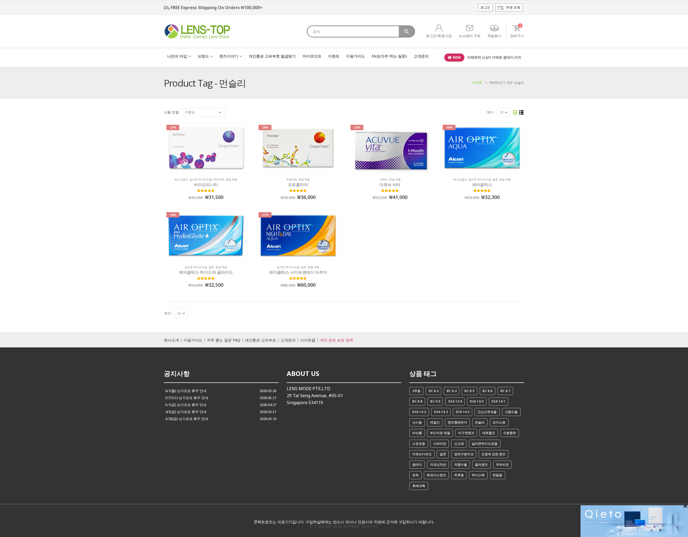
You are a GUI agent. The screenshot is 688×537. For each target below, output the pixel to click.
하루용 (459, 475)
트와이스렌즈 (436, 475)
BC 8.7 (505, 391)
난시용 (417, 422)
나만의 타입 (177, 56)
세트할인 (488, 433)
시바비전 (439, 443)
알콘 (495, 179)
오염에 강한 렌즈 (493, 454)
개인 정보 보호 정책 (336, 340)
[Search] (407, 31)
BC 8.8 (417, 401)
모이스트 (499, 422)
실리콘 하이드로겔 (200, 179)
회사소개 (171, 340)
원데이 (417, 464)
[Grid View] (515, 112)
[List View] (521, 112)
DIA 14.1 (498, 401)
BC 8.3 (434, 391)
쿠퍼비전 (502, 464)
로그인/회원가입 (439, 35)
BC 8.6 (487, 391)
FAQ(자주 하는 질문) (389, 56)
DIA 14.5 (463, 412)
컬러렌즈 (481, 464)
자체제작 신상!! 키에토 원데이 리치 (494, 57)
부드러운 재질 (440, 433)
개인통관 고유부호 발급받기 (272, 56)
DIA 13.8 (455, 401)
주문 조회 (513, 7)
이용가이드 (355, 56)
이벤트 (333, 56)
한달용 (497, 475)
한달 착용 (231, 179)
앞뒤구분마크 (464, 454)
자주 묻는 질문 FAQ (223, 340)
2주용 (416, 391)
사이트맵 (307, 340)
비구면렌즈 (466, 433)
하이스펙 (478, 475)
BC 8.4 (452, 391)
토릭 (415, 475)
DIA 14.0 (476, 401)
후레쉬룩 (418, 485)
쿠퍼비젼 (218, 179)
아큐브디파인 (422, 454)
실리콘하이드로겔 (484, 443)
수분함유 (509, 433)
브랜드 (203, 56)
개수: (490, 112)
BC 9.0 (435, 401)
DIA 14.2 (419, 412)
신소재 (459, 443)
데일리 (435, 422)
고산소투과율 (487, 412)
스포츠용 (418, 443)
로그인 (485, 7)
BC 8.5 (469, 391)
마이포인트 (312, 56)
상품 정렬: (172, 112)
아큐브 (383, 179)
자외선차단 (438, 464)
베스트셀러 (181, 179)
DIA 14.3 (441, 412)
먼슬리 (480, 422)
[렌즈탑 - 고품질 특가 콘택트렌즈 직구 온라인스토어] (197, 31)
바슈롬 (417, 433)
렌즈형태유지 (457, 422)
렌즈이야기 (228, 56)
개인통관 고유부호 (260, 340)
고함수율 (511, 412)
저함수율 (460, 464)
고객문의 (421, 56)
